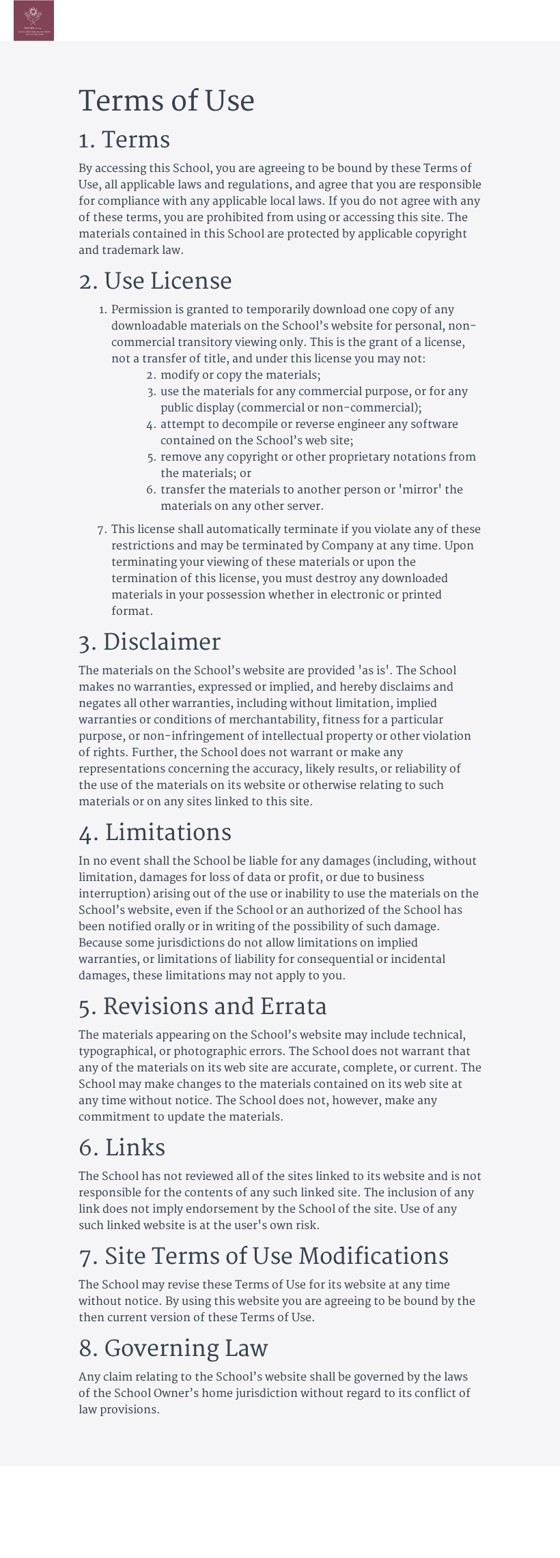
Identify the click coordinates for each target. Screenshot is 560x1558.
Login (484, 20)
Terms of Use (487, 1486)
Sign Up (527, 20)
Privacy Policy (489, 1499)
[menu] (503, 20)
